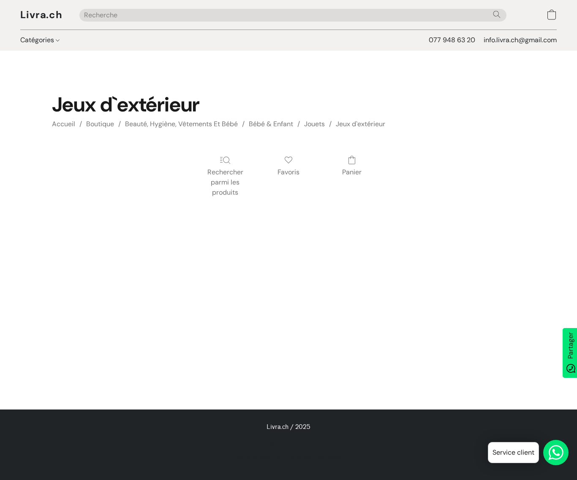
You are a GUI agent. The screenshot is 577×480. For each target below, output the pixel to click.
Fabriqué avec (288, 457)
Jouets (314, 123)
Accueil (63, 123)
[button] (41, 14)
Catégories (38, 39)
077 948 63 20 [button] (452, 39)
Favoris (288, 172)
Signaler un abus (289, 442)
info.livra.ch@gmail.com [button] (520, 39)
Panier (352, 172)
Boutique (100, 123)
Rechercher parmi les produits (225, 182)
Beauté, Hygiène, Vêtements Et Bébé (181, 123)
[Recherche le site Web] (496, 14)
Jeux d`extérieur (360, 123)
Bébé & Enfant (271, 123)
